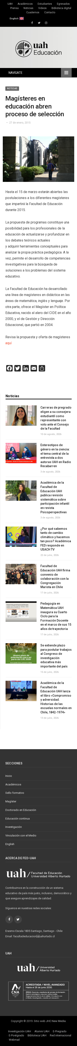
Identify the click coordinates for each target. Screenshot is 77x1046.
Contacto (49, 12)
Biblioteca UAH (37, 1035)
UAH (10, 3)
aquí (8, 343)
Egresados (63, 3)
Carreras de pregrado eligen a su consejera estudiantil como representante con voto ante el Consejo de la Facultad (55, 418)
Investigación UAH (19, 1031)
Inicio (8, 775)
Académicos (25, 3)
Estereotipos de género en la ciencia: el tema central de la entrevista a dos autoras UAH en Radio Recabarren (55, 455)
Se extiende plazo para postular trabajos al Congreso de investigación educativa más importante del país (56, 656)
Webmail (14, 1039)
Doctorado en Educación (20, 810)
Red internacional (60, 1035)
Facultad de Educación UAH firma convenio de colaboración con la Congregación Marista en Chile (55, 576)
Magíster (10, 801)
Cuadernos (32, 12)
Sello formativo (14, 792)
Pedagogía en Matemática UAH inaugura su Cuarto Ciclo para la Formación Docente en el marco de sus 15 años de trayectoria (55, 616)
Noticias (28, 8)
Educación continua (17, 818)
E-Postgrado (16, 1035)
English (14, 18)
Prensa (14, 8)
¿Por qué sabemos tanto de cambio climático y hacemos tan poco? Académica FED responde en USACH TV (55, 539)
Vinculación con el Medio (20, 835)
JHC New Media (56, 1021)
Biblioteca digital (61, 8)
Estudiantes (45, 3)
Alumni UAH (41, 1031)
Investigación (13, 827)
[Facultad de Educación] (38, 48)
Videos (42, 8)
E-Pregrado (60, 1031)
